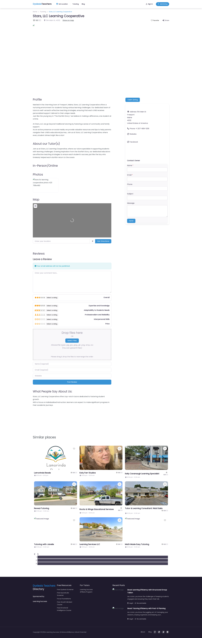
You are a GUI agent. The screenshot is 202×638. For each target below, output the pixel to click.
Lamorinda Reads (42, 472)
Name (130, 165)
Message (130, 203)
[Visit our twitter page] (159, 632)
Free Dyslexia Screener (65, 589)
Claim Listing (133, 100)
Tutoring (75, 4)
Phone (129, 184)
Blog (83, 4)
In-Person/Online (45, 166)
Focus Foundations (64, 599)
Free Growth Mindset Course (64, 603)
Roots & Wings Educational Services (97, 509)
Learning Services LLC (90, 544)
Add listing (163, 4)
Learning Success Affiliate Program (86, 590)
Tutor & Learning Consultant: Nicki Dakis (144, 508)
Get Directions (103, 241)
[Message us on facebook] (167, 632)
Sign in (150, 4)
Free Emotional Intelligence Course (64, 609)
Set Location (63, 4)
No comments (141, 603)
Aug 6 (131, 603)
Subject (130, 194)
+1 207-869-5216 (142, 128)
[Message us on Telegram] (163, 632)
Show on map (68, 20)
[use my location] (92, 241)
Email (130, 175)
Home (35, 12)
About (143, 632)
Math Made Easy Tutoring (137, 544)
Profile (37, 99)
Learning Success (40, 601)
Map (36, 199)
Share (167, 20)
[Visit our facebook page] (155, 632)
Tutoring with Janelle (44, 544)
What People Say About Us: (52, 391)
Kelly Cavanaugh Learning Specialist (142, 473)
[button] (34, 554)
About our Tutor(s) (46, 144)
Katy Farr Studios (88, 472)
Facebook (134, 142)
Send (131, 221)
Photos (38, 174)
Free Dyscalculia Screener (63, 594)
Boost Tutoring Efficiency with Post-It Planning (146, 608)
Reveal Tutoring (41, 508)
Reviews (39, 254)
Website (133, 134)
